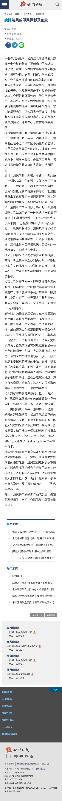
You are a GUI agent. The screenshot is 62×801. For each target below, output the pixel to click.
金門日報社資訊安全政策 (28, 764)
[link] (8, 45)
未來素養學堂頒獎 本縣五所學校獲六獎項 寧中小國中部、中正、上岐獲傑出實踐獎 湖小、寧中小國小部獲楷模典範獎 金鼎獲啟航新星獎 (34, 602)
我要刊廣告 (8, 720)
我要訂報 (7, 713)
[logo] (31, 4)
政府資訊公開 (9, 734)
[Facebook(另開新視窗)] (11, 756)
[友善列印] (31, 756)
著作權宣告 (9, 764)
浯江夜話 (40, 14)
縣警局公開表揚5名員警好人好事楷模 (32, 583)
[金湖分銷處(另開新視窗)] (39, 646)
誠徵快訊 (17, 576)
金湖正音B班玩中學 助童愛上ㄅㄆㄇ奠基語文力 (34, 545)
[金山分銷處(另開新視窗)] (34, 660)
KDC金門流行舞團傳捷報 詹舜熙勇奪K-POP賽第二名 (34, 596)
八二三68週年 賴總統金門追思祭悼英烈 (33, 558)
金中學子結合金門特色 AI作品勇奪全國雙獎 (34, 589)
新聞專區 (27, 14)
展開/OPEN (55, 689)
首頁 (17, 14)
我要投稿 (7, 706)
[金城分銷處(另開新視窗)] (34, 632)
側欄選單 (4, 4)
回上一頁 (38, 615)
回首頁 (52, 615)
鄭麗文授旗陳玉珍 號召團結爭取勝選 (31, 551)
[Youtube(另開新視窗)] (21, 756)
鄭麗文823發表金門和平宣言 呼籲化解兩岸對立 (34, 532)
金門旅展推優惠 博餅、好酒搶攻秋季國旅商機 (34, 538)
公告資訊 (7, 727)
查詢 (57, 4)
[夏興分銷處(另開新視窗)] (32, 674)
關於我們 (7, 692)
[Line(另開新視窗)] (16, 756)
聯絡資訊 (45, 764)
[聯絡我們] (26, 756)
